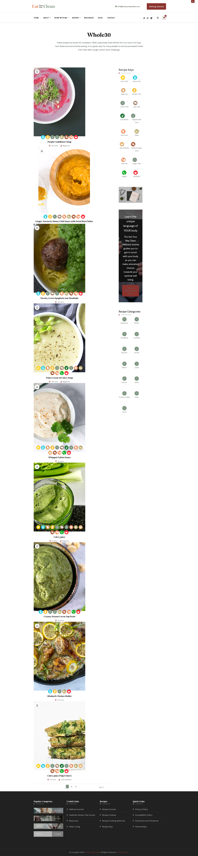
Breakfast (124, 338)
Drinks (136, 352)
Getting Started (156, 6)
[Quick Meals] (50, 453)
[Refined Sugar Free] (67, 137)
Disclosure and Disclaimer (147, 820)
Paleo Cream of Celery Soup (59, 378)
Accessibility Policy (143, 815)
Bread (136, 323)
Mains (124, 367)
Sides (137, 382)
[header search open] (158, 17)
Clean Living (74, 826)
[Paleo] (62, 137)
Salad (137, 367)
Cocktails (136, 338)
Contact (111, 18)
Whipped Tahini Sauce (59, 458)
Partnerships (141, 826)
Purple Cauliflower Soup (59, 142)
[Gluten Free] (48, 137)
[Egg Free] (48, 368)
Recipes (75, 18)
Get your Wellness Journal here (130, 290)
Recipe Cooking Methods (113, 820)
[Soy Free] (71, 137)
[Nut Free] (64, 217)
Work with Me (60, 18)
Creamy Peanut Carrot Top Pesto (59, 617)
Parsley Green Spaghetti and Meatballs (59, 298)
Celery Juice (59, 537)
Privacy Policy (141, 809)
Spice (124, 412)
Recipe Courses (109, 809)
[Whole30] (76, 137)
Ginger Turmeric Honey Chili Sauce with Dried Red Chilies (64, 221)
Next (101, 787)
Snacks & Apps (124, 397)
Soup (137, 397)
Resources (89, 18)
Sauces (124, 382)
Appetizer (124, 323)
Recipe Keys (107, 826)
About (46, 18)
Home (36, 18)
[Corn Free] (38, 368)
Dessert (124, 352)
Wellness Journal (76, 809)
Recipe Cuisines (109, 815)
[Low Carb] (60, 217)
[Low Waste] (67, 368)
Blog (100, 18)
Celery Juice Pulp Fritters (59, 776)
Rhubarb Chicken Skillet (59, 696)
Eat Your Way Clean (92, 852)
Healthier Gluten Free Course (82, 815)
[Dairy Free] (43, 137)
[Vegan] (62, 373)
